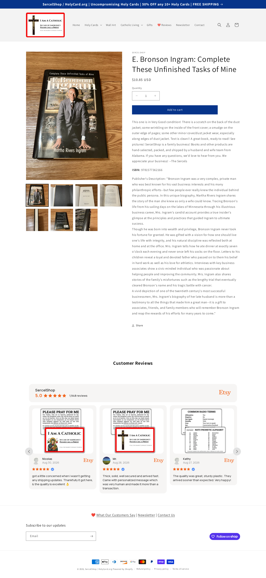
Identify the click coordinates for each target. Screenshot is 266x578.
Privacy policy (161, 568)
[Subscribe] (91, 536)
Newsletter (146, 515)
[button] (93, 25)
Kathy (187, 458)
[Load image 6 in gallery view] (61, 220)
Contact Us (166, 515)
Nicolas (47, 458)
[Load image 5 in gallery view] (37, 220)
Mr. (115, 458)
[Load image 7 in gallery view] (86, 220)
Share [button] (139, 325)
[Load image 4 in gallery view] (111, 195)
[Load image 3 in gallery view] (86, 195)
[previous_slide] (29, 451)
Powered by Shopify (123, 569)
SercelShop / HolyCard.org (98, 569)
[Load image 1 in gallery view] (37, 195)
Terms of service (181, 568)
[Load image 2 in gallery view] (61, 195)
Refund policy (143, 568)
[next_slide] (237, 451)
